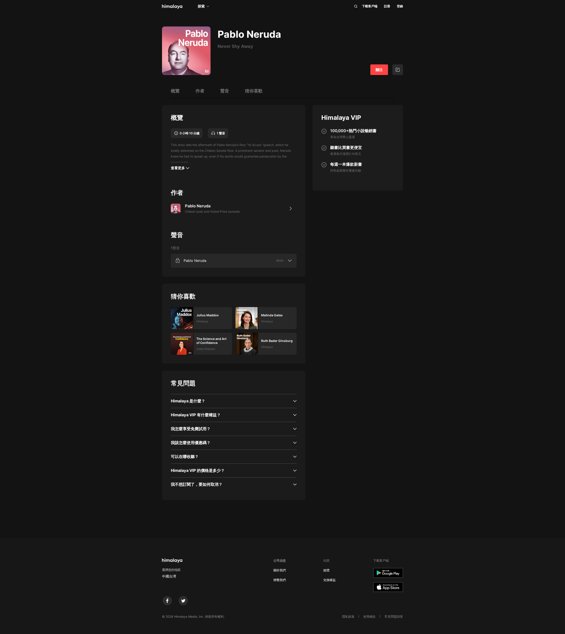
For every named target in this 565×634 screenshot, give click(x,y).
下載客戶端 (369, 6)
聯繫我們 (279, 580)
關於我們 (279, 570)
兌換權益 (329, 580)
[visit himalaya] (172, 6)
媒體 (326, 570)
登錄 (400, 6)
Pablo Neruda (195, 260)
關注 (379, 70)
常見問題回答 (393, 616)
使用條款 (369, 616)
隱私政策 (348, 616)
